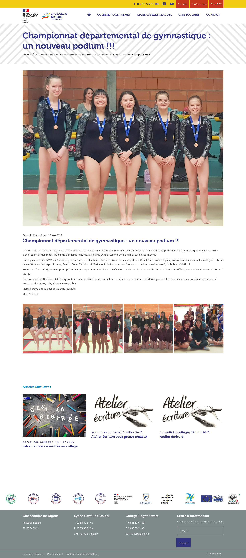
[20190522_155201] (198, 328)
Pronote (182, 4)
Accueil (27, 54)
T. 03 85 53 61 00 (146, 4)
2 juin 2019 (56, 235)
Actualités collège (46, 54)
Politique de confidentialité (81, 553)
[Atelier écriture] (191, 410)
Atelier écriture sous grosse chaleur (119, 437)
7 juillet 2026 (64, 442)
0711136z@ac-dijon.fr (137, 533)
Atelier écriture (172, 437)
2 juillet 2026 (133, 432)
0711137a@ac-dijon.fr (86, 533)
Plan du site (54, 553)
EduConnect (199, 4)
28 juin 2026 (200, 432)
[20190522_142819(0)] (47, 328)
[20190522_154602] (97, 328)
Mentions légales (32, 553)
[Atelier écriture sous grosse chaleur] (123, 410)
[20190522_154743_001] (148, 328)
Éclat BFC (216, 4)
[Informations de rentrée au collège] (54, 415)
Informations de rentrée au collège (50, 446)
